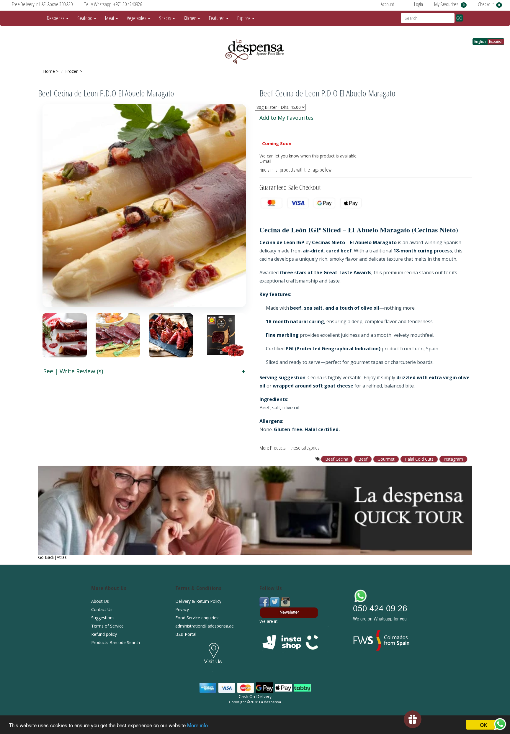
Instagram (453, 459)
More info (197, 725)
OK (483, 724)
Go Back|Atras (52, 557)
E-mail (265, 161)
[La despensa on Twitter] (275, 601)
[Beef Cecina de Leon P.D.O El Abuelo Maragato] (144, 205)
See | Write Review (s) (73, 371)
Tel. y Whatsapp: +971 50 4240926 (113, 4)
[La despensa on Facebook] (264, 601)
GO (459, 18)
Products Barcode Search (115, 642)
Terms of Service (107, 626)
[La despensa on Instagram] (285, 601)
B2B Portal (185, 634)
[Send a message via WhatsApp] (500, 724)
